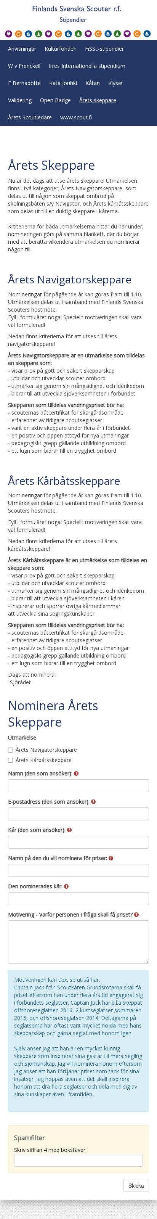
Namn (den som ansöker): (41, 773)
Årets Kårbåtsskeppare (44, 760)
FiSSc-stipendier (104, 48)
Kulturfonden (61, 48)
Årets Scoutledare (30, 117)
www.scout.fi (76, 117)
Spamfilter (29, 1137)
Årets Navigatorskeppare (46, 749)
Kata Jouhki (63, 83)
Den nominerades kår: (36, 886)
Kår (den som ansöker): (37, 829)
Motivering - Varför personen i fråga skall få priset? (71, 914)
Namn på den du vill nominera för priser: (58, 858)
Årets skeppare (97, 100)
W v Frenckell (24, 65)
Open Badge (55, 100)
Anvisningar (22, 48)
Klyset (115, 83)
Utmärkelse (22, 737)
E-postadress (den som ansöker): (49, 801)
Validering (20, 100)
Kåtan (92, 83)
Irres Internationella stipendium (87, 65)
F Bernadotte (24, 83)
